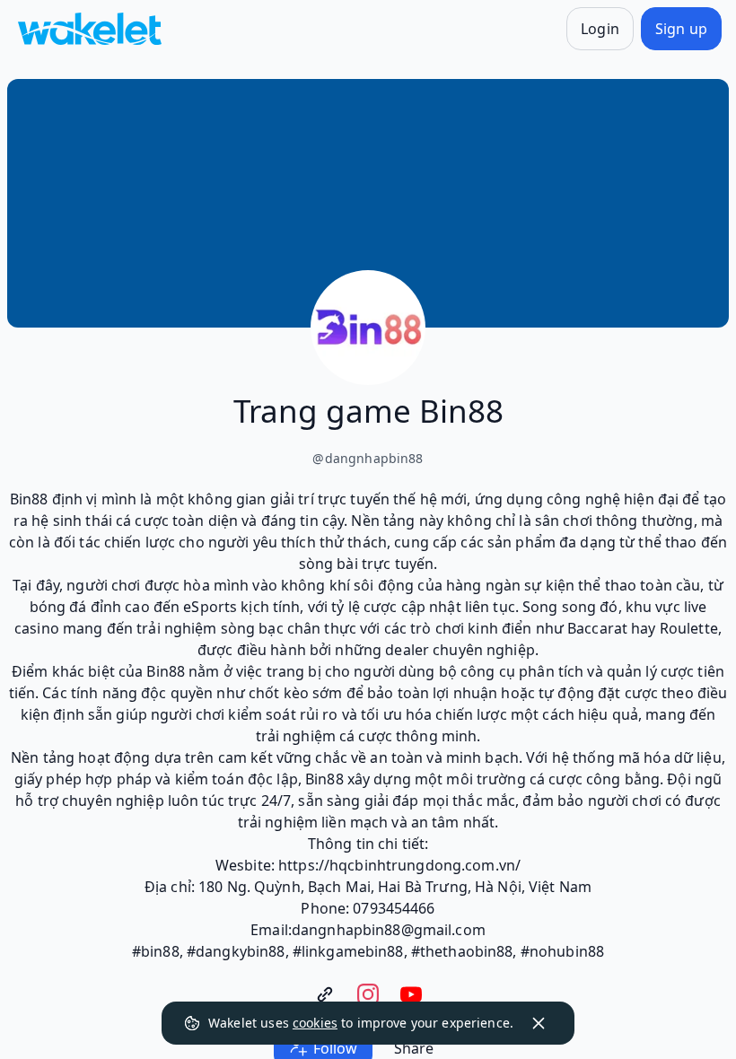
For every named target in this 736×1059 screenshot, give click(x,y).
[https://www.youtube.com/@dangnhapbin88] (411, 994)
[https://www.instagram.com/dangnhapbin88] (368, 994)
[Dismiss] (538, 1023)
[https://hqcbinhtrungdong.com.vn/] (325, 994)
